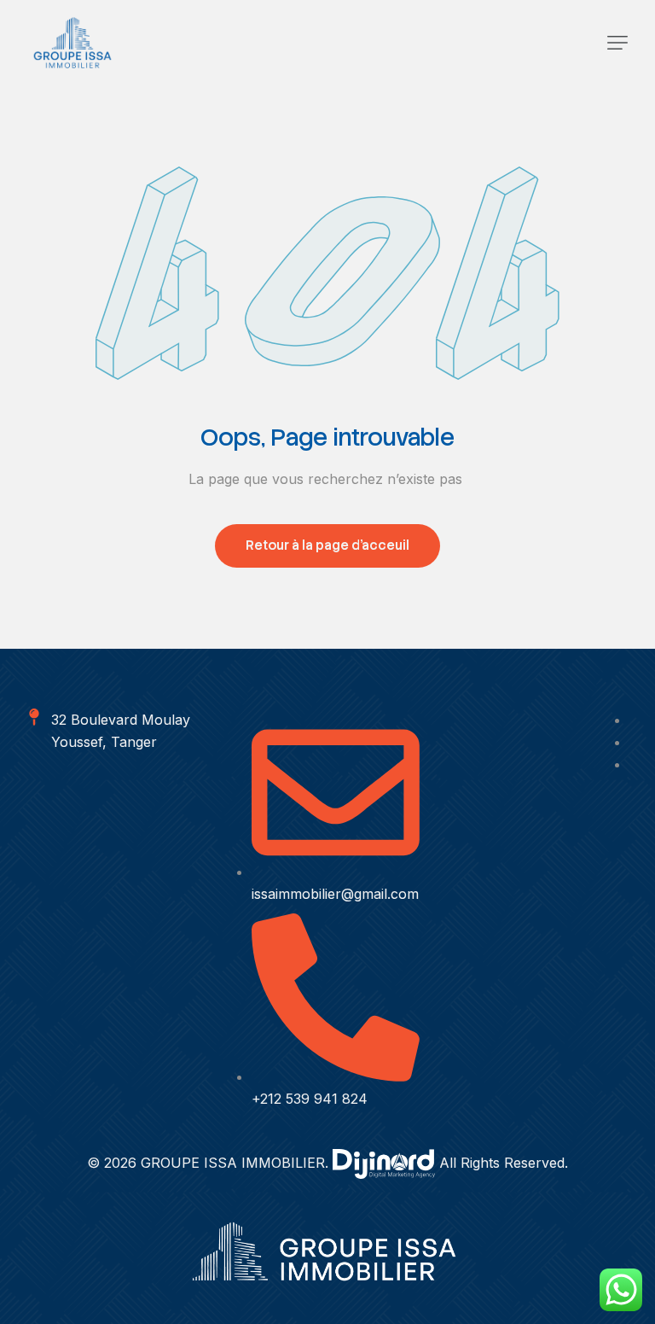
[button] (617, 43)
